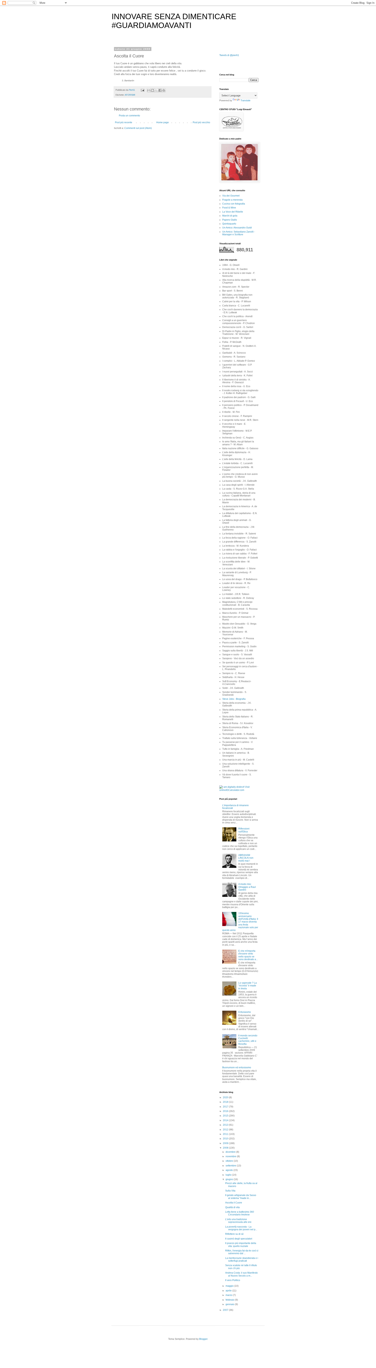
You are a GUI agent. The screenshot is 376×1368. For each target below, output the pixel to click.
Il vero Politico (232, 1280)
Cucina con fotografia (233, 203)
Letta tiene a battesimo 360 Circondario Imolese (239, 1213)
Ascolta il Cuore (233, 1202)
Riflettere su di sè (234, 1234)
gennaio (230, 1304)
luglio (229, 1174)
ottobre (230, 1161)
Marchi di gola (229, 215)
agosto (229, 1170)
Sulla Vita (230, 1190)
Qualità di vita (232, 1207)
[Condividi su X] (156, 90)
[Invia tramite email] (149, 90)
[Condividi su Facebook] (160, 90)
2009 (226, 1143)
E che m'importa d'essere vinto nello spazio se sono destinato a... (248, 955)
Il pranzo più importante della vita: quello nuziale (240, 1244)
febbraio (230, 1299)
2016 (226, 1111)
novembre (231, 1156)
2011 (226, 1134)
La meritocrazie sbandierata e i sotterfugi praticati (241, 1259)
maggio (230, 1286)
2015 (226, 1115)
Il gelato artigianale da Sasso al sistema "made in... (240, 1196)
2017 (226, 1106)
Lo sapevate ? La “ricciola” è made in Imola (247, 985)
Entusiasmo (244, 1012)
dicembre (231, 1152)
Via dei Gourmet (231, 195)
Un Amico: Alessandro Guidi (237, 227)
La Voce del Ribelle (232, 211)
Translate (245, 100)
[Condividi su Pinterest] (164, 90)
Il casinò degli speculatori (238, 1238)
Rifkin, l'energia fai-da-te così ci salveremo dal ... (241, 1252)
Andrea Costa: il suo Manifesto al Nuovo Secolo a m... (241, 1274)
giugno (230, 1179)
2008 (226, 1147)
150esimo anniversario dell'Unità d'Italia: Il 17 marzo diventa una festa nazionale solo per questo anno (240, 922)
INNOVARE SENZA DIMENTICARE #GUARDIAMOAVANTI (174, 21)
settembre (231, 1165)
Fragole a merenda (232, 199)
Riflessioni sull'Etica (243, 830)
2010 (226, 1138)
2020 (226, 1097)
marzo (229, 1295)
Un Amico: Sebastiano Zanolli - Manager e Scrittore (238, 233)
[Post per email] (142, 90)
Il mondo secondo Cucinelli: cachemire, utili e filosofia (247, 1039)
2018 (226, 1102)
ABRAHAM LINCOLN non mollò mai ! (245, 858)
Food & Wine (229, 207)
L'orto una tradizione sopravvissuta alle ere (238, 1220)
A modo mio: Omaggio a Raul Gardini (247, 887)
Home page (162, 122)
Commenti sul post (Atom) (138, 128)
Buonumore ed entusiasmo (236, 1067)
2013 (226, 1125)
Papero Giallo (229, 219)
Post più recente (123, 122)
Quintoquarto (229, 223)
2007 (226, 1310)
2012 (226, 1129)
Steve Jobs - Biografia (234, 699)
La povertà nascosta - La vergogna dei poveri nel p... (241, 1228)
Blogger (203, 1339)
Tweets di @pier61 (229, 55)
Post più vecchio (201, 122)
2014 (226, 1120)
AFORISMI (130, 95)
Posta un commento (129, 115)
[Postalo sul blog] (153, 90)
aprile (229, 1290)
